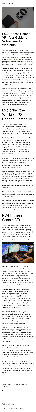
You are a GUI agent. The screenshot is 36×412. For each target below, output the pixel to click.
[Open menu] (33, 4)
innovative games (12, 59)
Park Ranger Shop (8, 3)
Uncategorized (23, 384)
